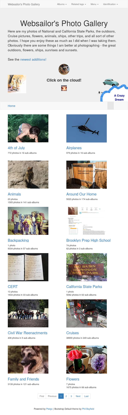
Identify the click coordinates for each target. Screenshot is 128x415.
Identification (109, 4)
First (42, 396)
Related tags (77, 4)
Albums (61, 4)
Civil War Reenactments (27, 333)
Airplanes (74, 148)
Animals (14, 194)
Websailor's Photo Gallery (24, 4)
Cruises (72, 333)
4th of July (16, 148)
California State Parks (84, 286)
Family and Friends (23, 379)
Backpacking (18, 240)
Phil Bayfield (88, 408)
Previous (52, 396)
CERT (13, 286)
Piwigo (49, 408)
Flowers (72, 379)
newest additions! (33, 59)
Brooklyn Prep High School (88, 240)
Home (11, 106)
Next (78, 396)
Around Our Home (81, 194)
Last (86, 396)
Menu (94, 4)
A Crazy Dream (104, 97)
